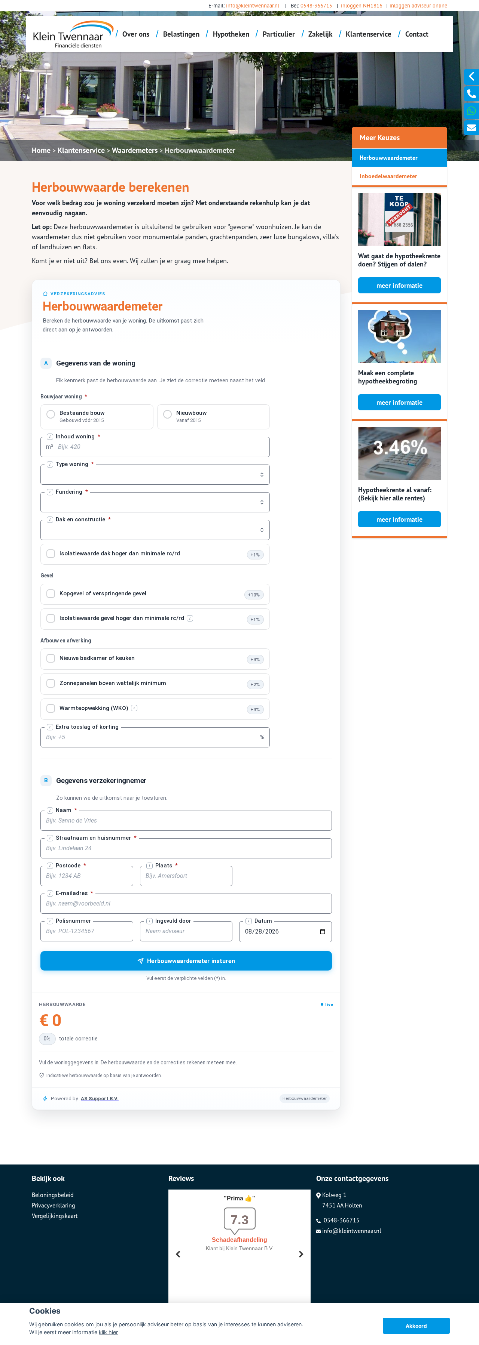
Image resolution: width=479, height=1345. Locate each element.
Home (41, 150)
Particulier (279, 33)
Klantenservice (368, 33)
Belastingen (181, 33)
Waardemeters (135, 150)
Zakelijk (320, 33)
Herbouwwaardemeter (200, 150)
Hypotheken (231, 33)
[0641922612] (471, 111)
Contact (416, 33)
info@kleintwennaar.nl (252, 5)
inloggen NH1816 (361, 5)
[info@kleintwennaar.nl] (471, 127)
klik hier (108, 1332)
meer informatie (399, 285)
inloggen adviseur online (418, 5)
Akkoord (416, 1326)
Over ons (135, 33)
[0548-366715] (471, 93)
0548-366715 (316, 5)
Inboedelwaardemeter (388, 176)
